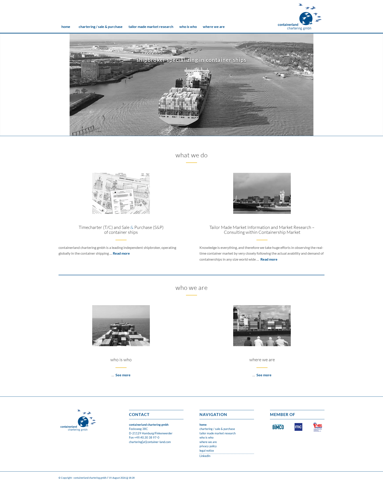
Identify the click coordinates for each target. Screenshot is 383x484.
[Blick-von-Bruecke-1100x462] (121, 325)
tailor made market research (217, 433)
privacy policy (208, 446)
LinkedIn (204, 456)
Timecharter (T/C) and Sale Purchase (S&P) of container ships (121, 229)
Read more (121, 253)
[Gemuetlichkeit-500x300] (262, 325)
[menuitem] (66, 26)
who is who (121, 359)
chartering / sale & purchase (217, 429)
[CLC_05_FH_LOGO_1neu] (300, 16)
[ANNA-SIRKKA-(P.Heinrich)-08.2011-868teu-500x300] (262, 193)
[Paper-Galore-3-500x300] (121, 193)
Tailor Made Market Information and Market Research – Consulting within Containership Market (262, 229)
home (203, 424)
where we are (262, 359)
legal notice (206, 450)
